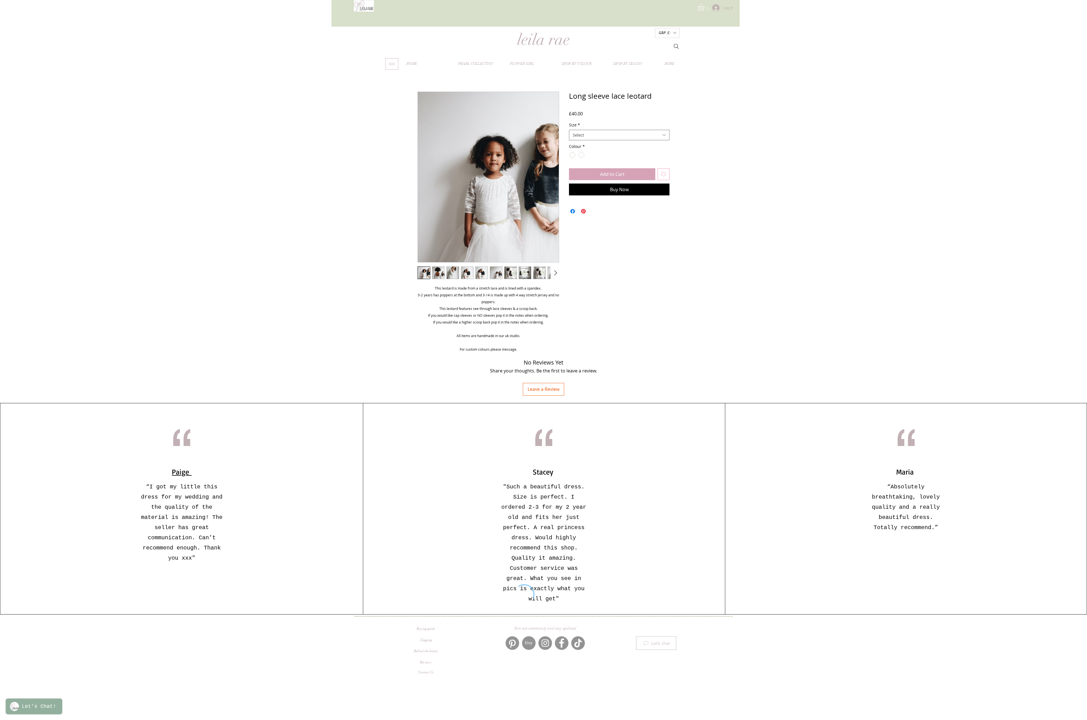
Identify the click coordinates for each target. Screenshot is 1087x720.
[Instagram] (545, 643)
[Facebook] (561, 643)
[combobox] (619, 150)
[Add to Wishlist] (663, 189)
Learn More (613, 128)
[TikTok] (578, 643)
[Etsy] (529, 643)
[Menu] (391, 64)
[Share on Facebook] (572, 226)
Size (574, 139)
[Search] (676, 46)
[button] (705, 7)
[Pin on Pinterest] (583, 226)
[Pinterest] (512, 643)
